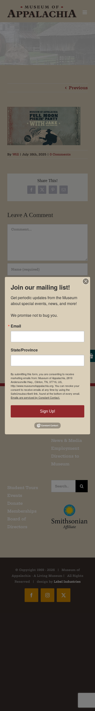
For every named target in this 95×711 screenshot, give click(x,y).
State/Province (24, 350)
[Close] (86, 281)
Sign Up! (47, 411)
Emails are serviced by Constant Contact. (35, 397)
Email (16, 326)
